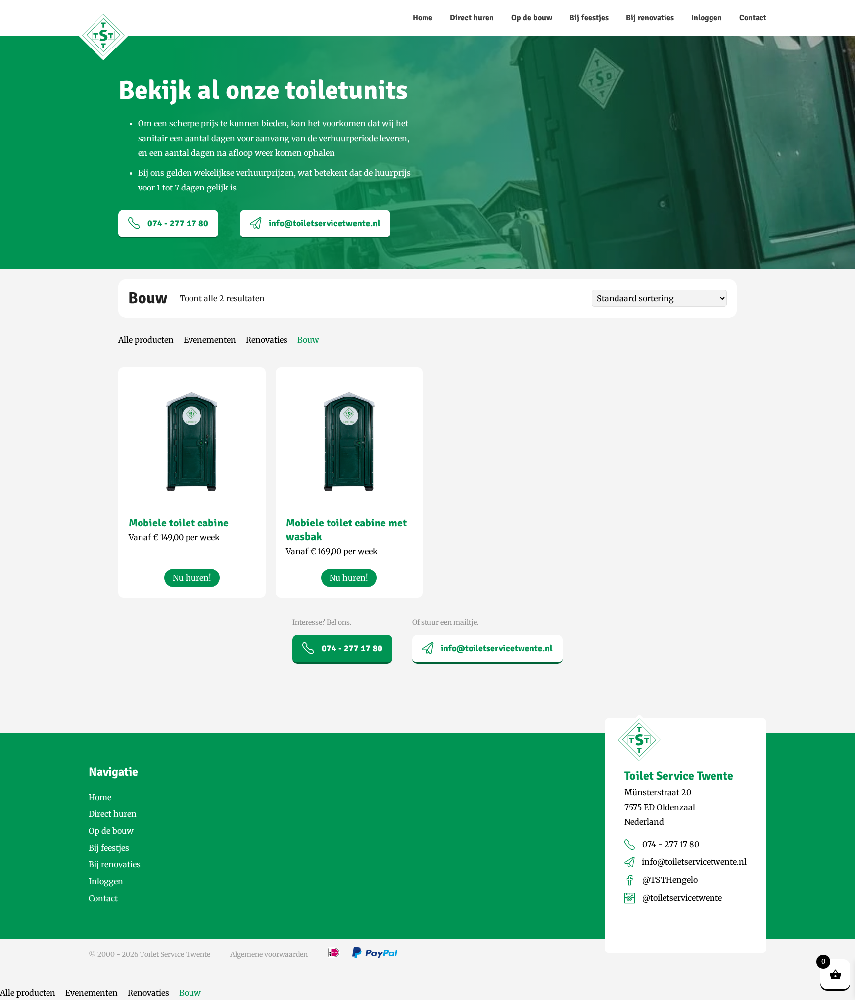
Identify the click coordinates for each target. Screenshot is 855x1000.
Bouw (308, 340)
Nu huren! (192, 578)
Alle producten (146, 340)
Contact (752, 18)
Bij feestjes (589, 18)
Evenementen (210, 340)
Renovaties (266, 340)
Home (422, 18)
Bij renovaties (650, 18)
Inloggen (706, 18)
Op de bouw (531, 18)
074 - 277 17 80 (177, 223)
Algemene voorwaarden (269, 954)
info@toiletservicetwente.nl (324, 223)
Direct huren (472, 18)
